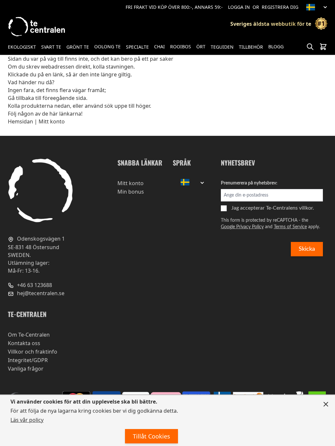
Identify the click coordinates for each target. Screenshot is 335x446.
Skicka (307, 249)
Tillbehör (251, 47)
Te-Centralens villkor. (290, 208)
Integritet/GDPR (28, 360)
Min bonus (130, 191)
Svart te (51, 47)
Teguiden (222, 47)
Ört (200, 46)
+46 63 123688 (34, 285)
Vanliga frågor (26, 368)
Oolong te (107, 46)
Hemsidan (20, 121)
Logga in (239, 7)
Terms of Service (290, 227)
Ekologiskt (22, 47)
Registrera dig (280, 7)
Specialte (137, 47)
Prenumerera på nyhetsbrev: (249, 183)
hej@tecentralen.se (40, 293)
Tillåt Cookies (151, 436)
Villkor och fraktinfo (32, 351)
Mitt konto (52, 121)
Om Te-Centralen (29, 334)
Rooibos (180, 46)
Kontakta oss (24, 343)
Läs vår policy (27, 419)
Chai (159, 46)
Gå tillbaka (21, 98)
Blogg (276, 46)
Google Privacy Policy (242, 227)
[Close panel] (326, 404)
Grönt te (77, 47)
